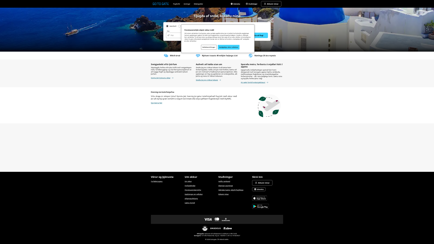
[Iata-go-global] (205, 228)
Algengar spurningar (225, 186)
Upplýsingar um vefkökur (194, 194)
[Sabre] (227, 228)
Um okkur (188, 181)
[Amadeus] (215, 228)
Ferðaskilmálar (190, 186)
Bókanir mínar (223, 194)
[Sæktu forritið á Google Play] (260, 206)
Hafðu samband (224, 181)
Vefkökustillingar (208, 47)
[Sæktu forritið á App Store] (260, 198)
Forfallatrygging (156, 181)
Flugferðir (176, 4)
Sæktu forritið (190, 203)
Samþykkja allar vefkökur (228, 47)
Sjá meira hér (156, 103)
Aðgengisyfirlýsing (191, 198)
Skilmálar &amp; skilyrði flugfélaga (230, 190)
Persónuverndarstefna (193, 190)
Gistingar (187, 4)
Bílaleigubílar (198, 4)
